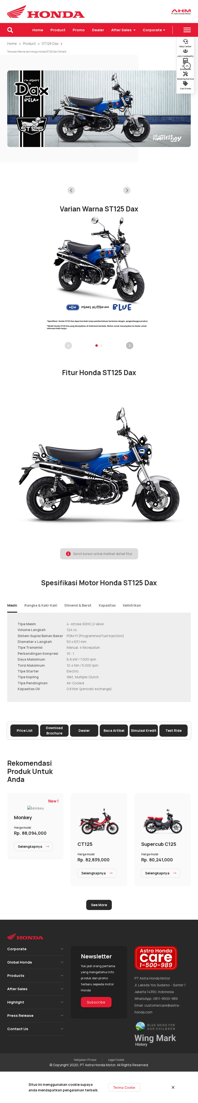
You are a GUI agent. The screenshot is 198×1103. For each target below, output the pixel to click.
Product (57, 29)
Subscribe (96, 1002)
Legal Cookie (116, 1060)
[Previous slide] (71, 190)
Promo (79, 29)
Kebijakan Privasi (85, 1060)
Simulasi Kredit (143, 730)
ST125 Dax (50, 43)
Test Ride (173, 730)
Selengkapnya (30, 846)
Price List (25, 730)
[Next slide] (126, 190)
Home (37, 29)
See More (99, 904)
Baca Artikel (114, 730)
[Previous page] (68, 345)
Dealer (98, 29)
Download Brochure (54, 730)
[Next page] (129, 345)
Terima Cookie (124, 1087)
